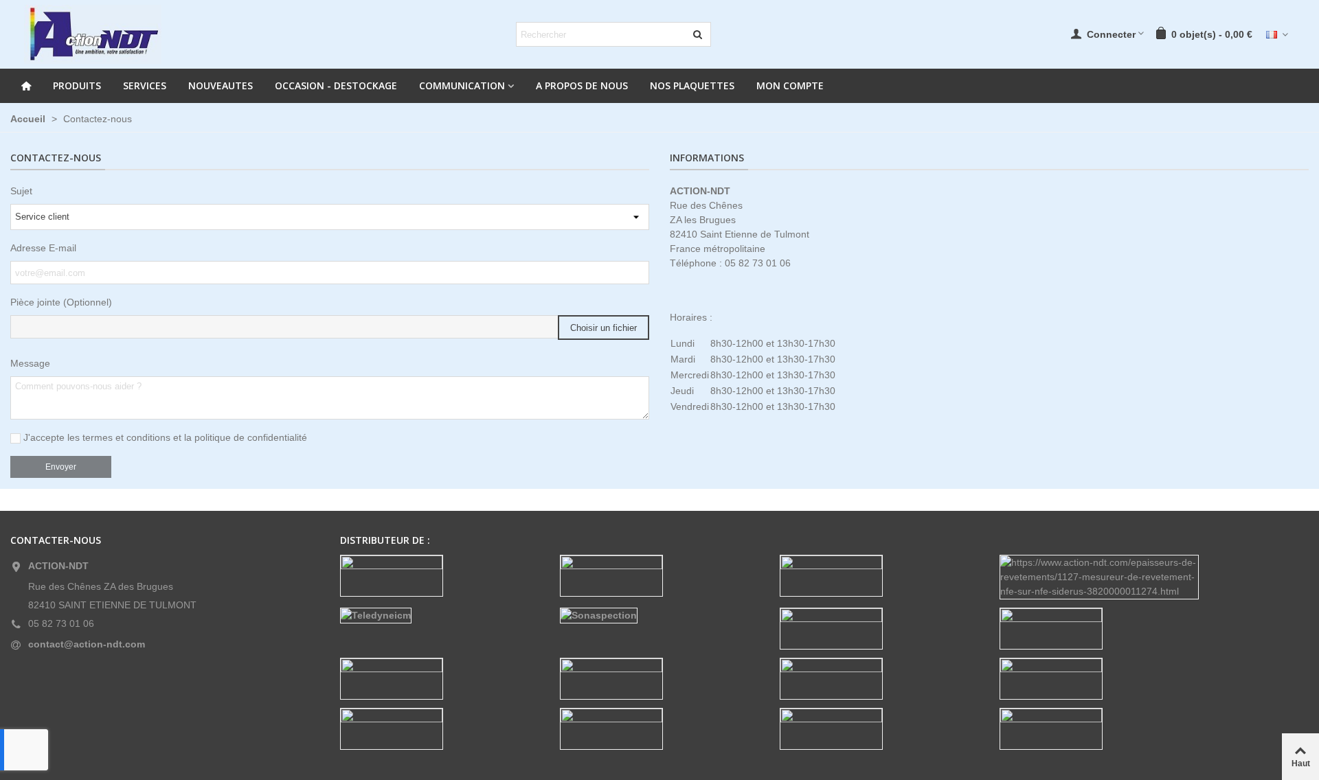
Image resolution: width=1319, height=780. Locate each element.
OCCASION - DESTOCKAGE (336, 85)
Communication (462, 85)
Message (30, 363)
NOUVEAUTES (220, 85)
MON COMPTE (790, 85)
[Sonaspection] (659, 615)
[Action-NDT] (92, 34)
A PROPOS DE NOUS (582, 85)
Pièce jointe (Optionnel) (61, 302)
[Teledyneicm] (439, 615)
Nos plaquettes (692, 85)
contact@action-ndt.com (86, 644)
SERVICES (144, 85)
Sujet (21, 190)
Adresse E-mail (43, 247)
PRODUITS (77, 85)
